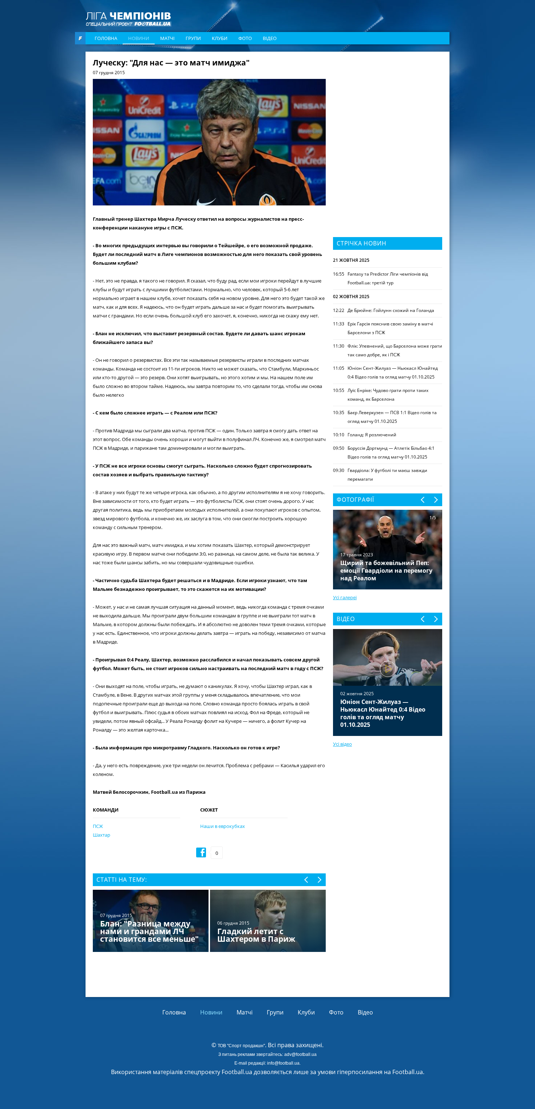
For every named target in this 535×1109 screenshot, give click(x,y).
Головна (106, 38)
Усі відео (342, 744)
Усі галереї (345, 597)
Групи (193, 38)
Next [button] (319, 880)
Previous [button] (306, 880)
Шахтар (101, 835)
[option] (209, 921)
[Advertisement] (387, 104)
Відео (270, 38)
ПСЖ (98, 826)
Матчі (167, 38)
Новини (138, 38)
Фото (245, 38)
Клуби (219, 38)
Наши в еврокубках (222, 826)
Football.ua (407, 1072)
